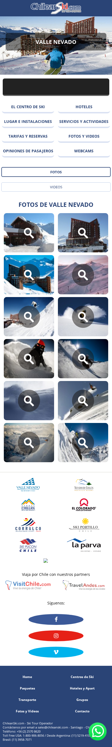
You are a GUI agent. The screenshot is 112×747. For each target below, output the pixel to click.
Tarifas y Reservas (28, 136)
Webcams (84, 150)
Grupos (82, 699)
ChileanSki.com (56, 8)
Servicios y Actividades (83, 121)
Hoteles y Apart (82, 688)
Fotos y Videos (84, 136)
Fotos (56, 172)
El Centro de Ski (28, 106)
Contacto (82, 711)
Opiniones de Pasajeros (28, 150)
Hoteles (84, 106)
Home (27, 677)
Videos (56, 187)
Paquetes (27, 688)
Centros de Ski (82, 677)
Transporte (27, 699)
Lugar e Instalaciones (28, 121)
